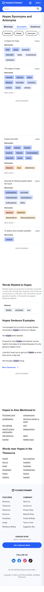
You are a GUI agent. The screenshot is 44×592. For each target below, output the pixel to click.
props (15, 49)
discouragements (28, 217)
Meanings (8, 26)
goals (18, 87)
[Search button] (37, 9)
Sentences (35, 26)
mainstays (10, 59)
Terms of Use (28, 522)
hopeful (5, 439)
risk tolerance (7, 435)
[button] (30, 2)
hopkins (5, 477)
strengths (9, 54)
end (28, 310)
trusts (8, 147)
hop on (5, 462)
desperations (11, 217)
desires (27, 147)
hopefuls (26, 462)
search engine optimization (8, 430)
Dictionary (6, 501)
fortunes (20, 77)
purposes (19, 310)
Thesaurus (6, 506)
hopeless (27, 466)
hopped (26, 477)
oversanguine (29, 415)
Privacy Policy (28, 510)
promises (20, 82)
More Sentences (9, 367)
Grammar (6, 514)
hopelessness (29, 469)
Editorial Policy (28, 514)
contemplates (32, 152)
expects (9, 152)
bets (7, 49)
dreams (9, 82)
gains (29, 77)
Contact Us (27, 506)
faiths (19, 54)
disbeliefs (21, 212)
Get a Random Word (22, 545)
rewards (9, 77)
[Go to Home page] (12, 2)
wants (19, 157)
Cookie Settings (29, 518)
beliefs (8, 310)
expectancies (11, 197)
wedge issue (28, 439)
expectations (26, 197)
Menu (38, 3)
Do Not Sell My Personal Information (22, 569)
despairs (9, 167)
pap (25, 425)
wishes (9, 87)
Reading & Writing (9, 526)
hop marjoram (29, 458)
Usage (4, 522)
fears (19, 167)
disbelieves (30, 167)
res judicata (7, 425)
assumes (9, 157)
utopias (27, 87)
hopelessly (6, 469)
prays (28, 157)
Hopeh (5, 458)
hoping (26, 473)
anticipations (11, 192)
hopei (4, 466)
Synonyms (21, 26)
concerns (31, 82)
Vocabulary (6, 518)
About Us (26, 501)
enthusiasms (11, 202)
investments (31, 54)
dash (25, 435)
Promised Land (8, 415)
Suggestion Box (29, 526)
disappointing (28, 429)
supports (25, 49)
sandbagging (7, 419)
